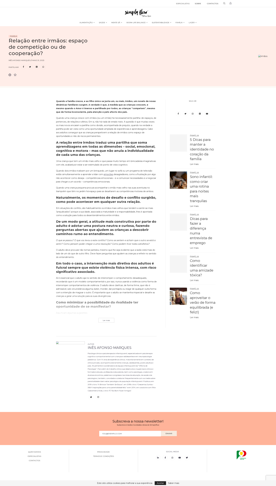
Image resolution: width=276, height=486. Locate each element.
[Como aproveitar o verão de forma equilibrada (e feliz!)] (178, 296)
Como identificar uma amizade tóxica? (201, 268)
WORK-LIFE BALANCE (136, 22)
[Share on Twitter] (30, 67)
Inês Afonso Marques (109, 348)
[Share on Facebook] (23, 67)
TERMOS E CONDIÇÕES (103, 456)
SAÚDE (102, 22)
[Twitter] (185, 113)
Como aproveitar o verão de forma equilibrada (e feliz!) (202, 302)
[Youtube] (207, 113)
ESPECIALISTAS (182, 3)
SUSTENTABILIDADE (160, 22)
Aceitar (160, 483)
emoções (108, 174)
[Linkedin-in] (158, 457)
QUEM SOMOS (34, 452)
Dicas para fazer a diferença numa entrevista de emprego (201, 231)
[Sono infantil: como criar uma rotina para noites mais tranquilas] (178, 180)
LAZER (192, 22)
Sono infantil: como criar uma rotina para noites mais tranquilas (201, 189)
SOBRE (198, 3)
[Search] (224, 3)
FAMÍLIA (179, 22)
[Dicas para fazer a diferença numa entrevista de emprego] (178, 222)
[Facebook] (178, 113)
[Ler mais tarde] (11, 75)
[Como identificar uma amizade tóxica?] (178, 264)
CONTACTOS (212, 3)
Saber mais (173, 483)
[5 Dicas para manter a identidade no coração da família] (178, 143)
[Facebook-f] (165, 457)
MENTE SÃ (115, 22)
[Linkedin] (200, 113)
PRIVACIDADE (103, 452)
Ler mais (194, 164)
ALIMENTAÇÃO (86, 22)
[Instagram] (193, 113)
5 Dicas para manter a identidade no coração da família (202, 149)
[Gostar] (16, 75)
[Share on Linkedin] (36, 67)
